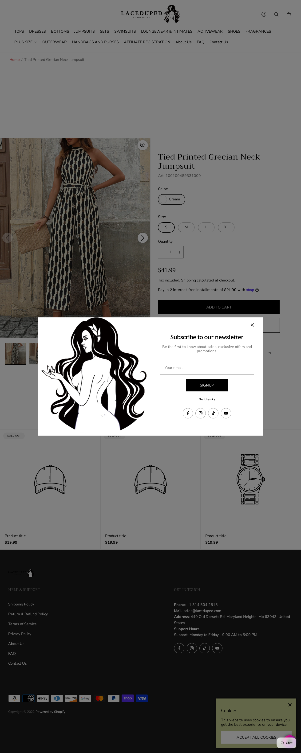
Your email (174, 368)
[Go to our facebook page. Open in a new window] (188, 413)
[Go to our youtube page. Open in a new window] (226, 413)
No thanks (207, 399)
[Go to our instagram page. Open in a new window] (200, 413)
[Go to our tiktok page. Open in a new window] (213, 413)
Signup (207, 385)
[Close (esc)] (252, 325)
